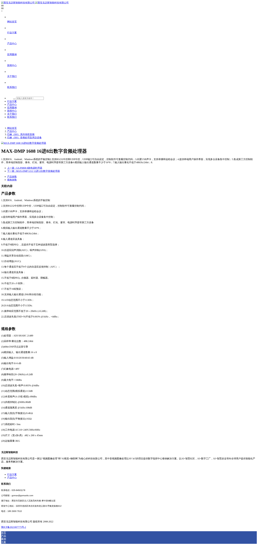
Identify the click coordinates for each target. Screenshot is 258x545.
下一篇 (33, 171)
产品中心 (12, 131)
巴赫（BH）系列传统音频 (20, 134)
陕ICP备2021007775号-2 (13, 527)
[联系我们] (132, 92)
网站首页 (12, 128)
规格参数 (12, 179)
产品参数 (12, 176)
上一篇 (24, 168)
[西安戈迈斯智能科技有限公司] (35, 2)
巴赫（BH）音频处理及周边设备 (24, 137)
